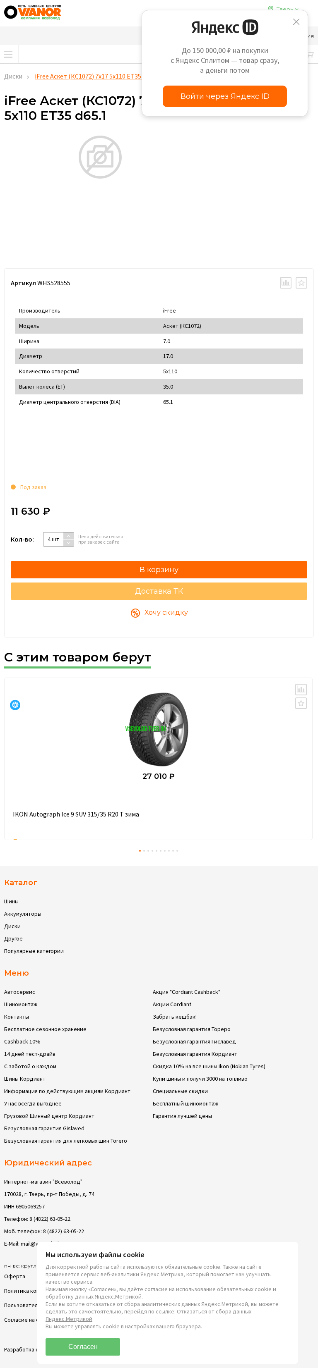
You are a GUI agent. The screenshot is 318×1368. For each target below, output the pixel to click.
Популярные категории (34, 951)
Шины (11, 901)
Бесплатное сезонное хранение (45, 1029)
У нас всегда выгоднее (33, 1103)
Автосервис (19, 992)
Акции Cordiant (172, 1004)
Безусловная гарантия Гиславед (194, 1041)
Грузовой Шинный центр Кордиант (49, 1116)
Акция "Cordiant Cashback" (186, 992)
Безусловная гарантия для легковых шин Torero (65, 1140)
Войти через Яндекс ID (225, 96)
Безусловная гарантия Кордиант (195, 1054)
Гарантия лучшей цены (182, 1116)
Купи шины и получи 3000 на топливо (200, 1078)
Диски (13, 76)
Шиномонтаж (20, 1004)
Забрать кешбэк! (175, 1016)
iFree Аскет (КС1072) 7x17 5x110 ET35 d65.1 (96, 76)
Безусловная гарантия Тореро (192, 1029)
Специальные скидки (180, 1091)
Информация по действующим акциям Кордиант (67, 1091)
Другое (13, 938)
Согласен (83, 1346)
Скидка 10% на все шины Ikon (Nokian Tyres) (209, 1066)
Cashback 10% (22, 1041)
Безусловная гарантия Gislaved (44, 1128)
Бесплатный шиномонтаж (185, 1103)
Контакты (16, 1016)
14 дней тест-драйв (29, 1054)
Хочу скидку (166, 612)
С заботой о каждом (30, 1066)
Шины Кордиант (25, 1078)
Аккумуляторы (22, 913)
